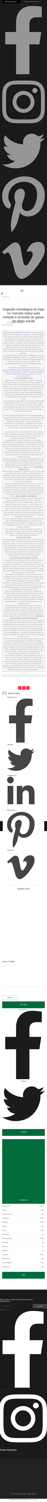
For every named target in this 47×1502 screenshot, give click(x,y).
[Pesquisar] (44, 296)
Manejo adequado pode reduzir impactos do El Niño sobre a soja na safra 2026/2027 (22, 1144)
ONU (35, 589)
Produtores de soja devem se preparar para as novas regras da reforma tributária (22, 901)
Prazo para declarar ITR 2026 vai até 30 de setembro (21, 1194)
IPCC (41, 587)
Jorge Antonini (38, 488)
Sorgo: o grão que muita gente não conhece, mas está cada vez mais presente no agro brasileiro (21, 923)
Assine (40, 1306)
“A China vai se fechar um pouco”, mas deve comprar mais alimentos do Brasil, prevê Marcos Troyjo (23, 947)
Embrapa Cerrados (21, 332)
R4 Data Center (33, 1499)
